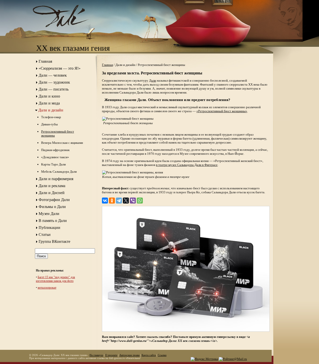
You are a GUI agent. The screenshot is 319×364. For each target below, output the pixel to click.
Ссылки (162, 355)
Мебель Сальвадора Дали (59, 171)
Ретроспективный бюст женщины (57, 133)
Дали (152, 80)
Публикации (49, 227)
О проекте (111, 355)
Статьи (45, 234)
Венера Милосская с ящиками (62, 143)
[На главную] (66, 31)
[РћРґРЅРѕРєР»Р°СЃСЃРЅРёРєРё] (112, 201)
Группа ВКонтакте (54, 241)
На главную (96, 355)
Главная (45, 61)
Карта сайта (149, 355)
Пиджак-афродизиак (55, 150)
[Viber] (133, 201)
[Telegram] (119, 201)
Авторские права (129, 355)
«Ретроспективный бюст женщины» (221, 111)
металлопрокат (47, 287)
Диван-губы (49, 124)
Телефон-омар (51, 117)
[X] (126, 201)
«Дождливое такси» (55, 157)
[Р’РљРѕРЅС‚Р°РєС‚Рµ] (105, 201)
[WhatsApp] (140, 201)
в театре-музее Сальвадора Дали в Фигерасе (187, 165)
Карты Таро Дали (53, 164)
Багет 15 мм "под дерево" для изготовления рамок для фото (55, 279)
